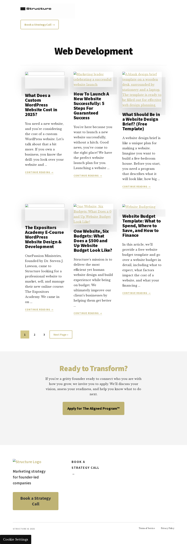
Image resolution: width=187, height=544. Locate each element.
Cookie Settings (15, 539)
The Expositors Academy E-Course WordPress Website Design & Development (44, 236)
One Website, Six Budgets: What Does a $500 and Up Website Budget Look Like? (93, 240)
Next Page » (60, 335)
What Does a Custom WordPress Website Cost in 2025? (41, 104)
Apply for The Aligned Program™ (93, 408)
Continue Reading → (39, 172)
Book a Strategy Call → (85, 468)
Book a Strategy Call (35, 501)
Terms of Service (147, 528)
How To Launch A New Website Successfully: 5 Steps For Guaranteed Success (91, 106)
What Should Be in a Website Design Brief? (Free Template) (141, 121)
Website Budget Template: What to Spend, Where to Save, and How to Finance (141, 225)
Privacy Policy (167, 528)
